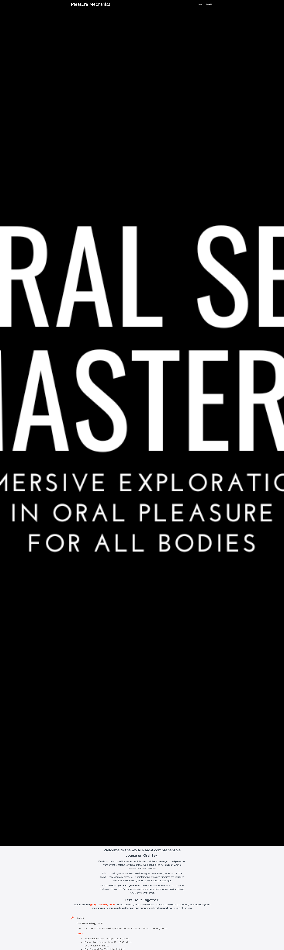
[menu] (204, 4)
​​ (103, 904)
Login (200, 4)
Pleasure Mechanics (90, 4)
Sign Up (209, 4)
